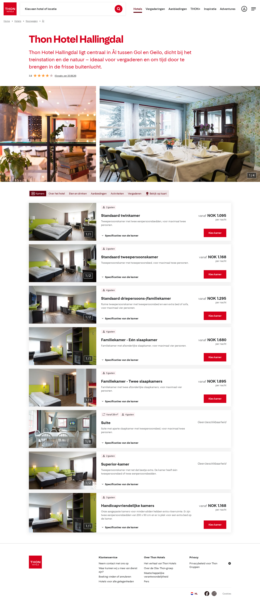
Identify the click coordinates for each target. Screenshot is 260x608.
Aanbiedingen (178, 9)
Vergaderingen (155, 9)
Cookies (227, 593)
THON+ (195, 9)
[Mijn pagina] (244, 9)
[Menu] (253, 9)
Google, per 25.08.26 (65, 75)
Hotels (137, 9)
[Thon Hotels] (10, 8)
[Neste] (256, 133)
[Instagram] (214, 593)
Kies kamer (215, 232)
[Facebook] (206, 593)
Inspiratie (210, 9)
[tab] (37, 193)
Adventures (227, 9)
